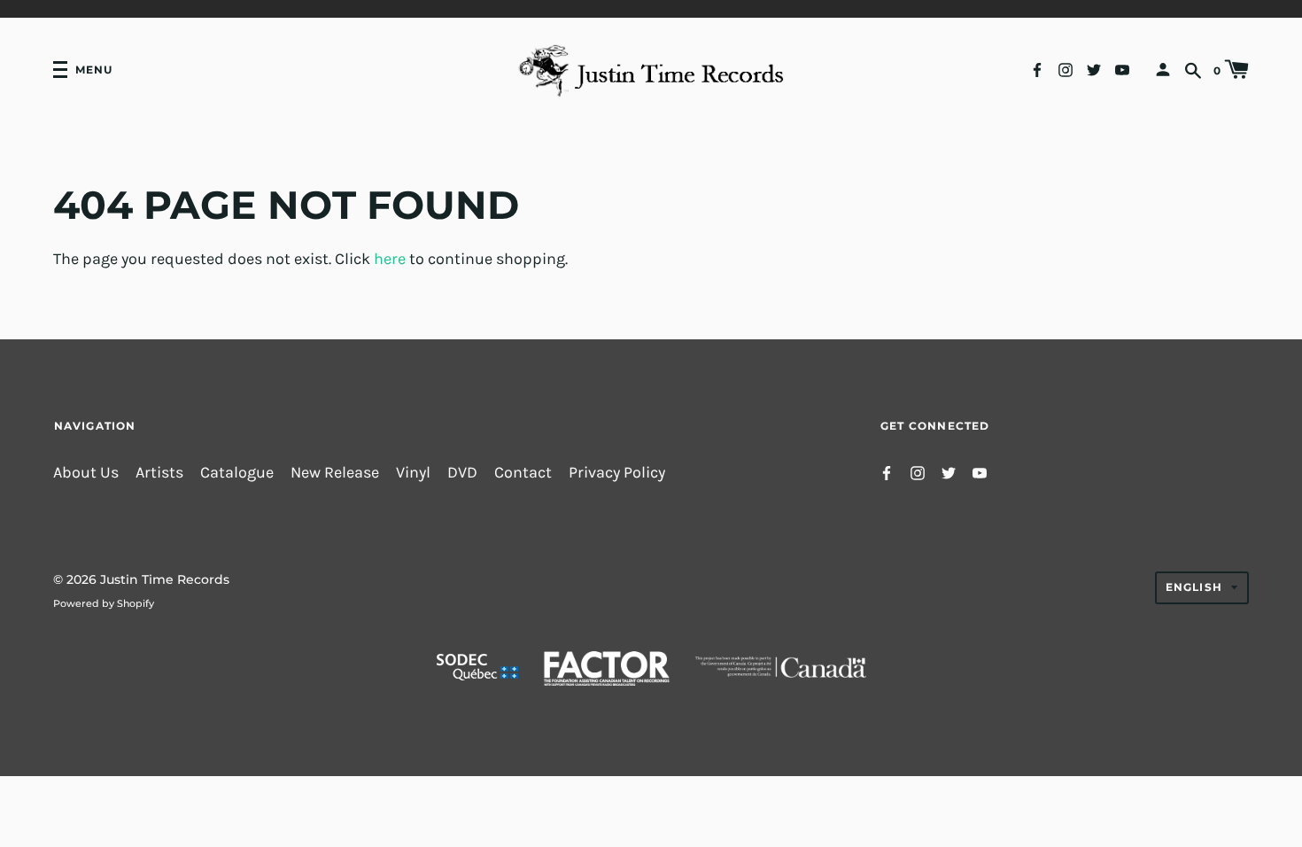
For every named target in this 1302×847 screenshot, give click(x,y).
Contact (523, 472)
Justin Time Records (164, 579)
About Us (86, 472)
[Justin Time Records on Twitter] (1094, 68)
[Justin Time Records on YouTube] (1122, 68)
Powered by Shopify (103, 603)
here (390, 259)
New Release (335, 472)
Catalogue (237, 472)
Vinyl (413, 472)
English (1194, 587)
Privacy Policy (617, 472)
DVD (462, 472)
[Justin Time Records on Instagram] (1065, 68)
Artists (159, 472)
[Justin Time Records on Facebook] (1037, 68)
